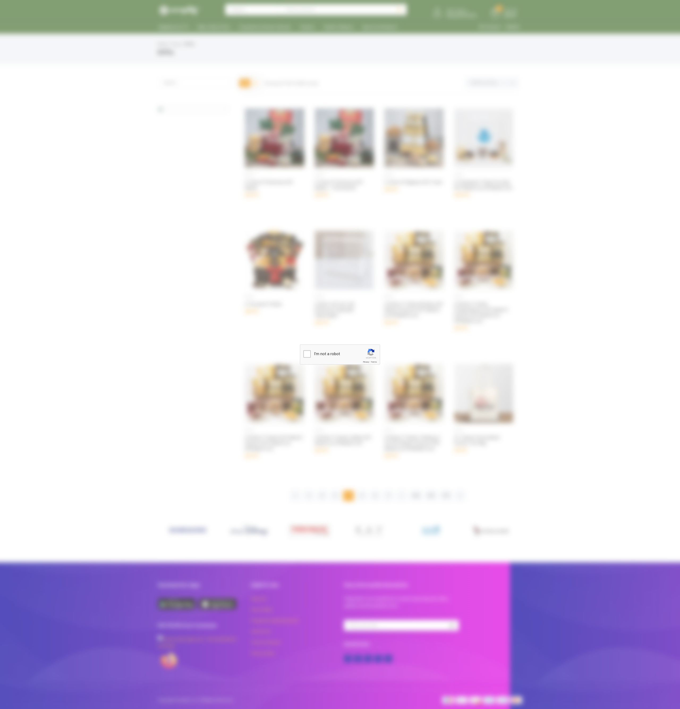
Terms (374, 362)
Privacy (366, 362)
